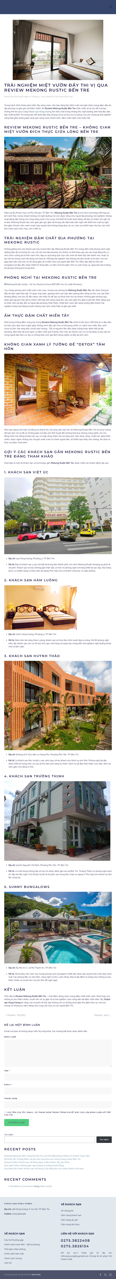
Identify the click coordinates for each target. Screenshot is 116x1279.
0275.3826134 (75, 1246)
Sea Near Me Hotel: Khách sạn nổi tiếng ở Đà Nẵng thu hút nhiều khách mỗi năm (44, 1168)
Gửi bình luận (16, 1122)
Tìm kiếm (8, 1134)
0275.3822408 (75, 1240)
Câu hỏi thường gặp (13, 1240)
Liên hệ (8, 1263)
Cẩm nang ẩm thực (70, 1224)
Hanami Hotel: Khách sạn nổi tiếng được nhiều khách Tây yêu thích (36, 1162)
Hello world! (46, 1186)
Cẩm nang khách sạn (71, 1215)
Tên (7, 1071)
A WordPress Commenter (20, 1186)
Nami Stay (36, 1274)
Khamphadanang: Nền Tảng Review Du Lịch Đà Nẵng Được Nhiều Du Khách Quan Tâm (47, 1156)
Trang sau (101, 1015)
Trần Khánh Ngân (21, 97)
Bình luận (10, 1037)
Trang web (10, 1098)
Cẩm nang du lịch (69, 1220)
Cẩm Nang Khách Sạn (63, 97)
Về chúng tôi (67, 1210)
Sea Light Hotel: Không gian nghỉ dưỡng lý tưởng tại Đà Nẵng (34, 1165)
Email (8, 1085)
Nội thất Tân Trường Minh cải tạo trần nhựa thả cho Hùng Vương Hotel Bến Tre (42, 1159)
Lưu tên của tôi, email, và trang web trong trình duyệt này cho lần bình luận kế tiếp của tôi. (57, 1113)
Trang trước (16, 1015)
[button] (110, 7)
